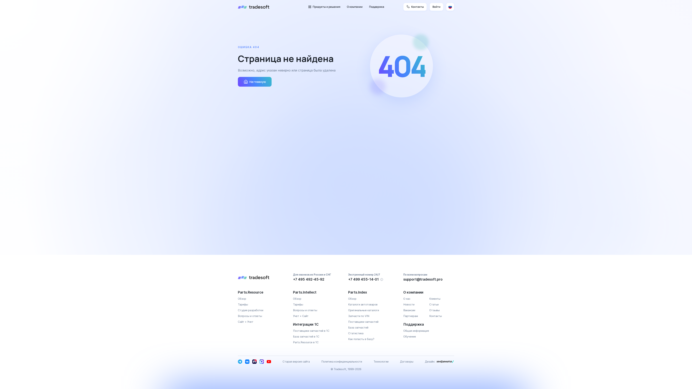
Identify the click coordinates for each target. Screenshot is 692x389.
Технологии (381, 361)
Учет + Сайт (301, 316)
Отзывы (434, 310)
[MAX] (262, 361)
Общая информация (416, 330)
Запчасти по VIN (358, 316)
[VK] (247, 361)
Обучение (409, 336)
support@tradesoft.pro (423, 279)
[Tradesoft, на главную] (263, 278)
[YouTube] (269, 361)
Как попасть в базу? (361, 339)
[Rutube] (254, 361)
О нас (406, 298)
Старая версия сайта (296, 361)
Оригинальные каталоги (363, 310)
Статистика (355, 333)
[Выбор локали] (450, 7)
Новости (408, 304)
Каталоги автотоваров (363, 304)
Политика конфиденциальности (341, 361)
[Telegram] (240, 361)
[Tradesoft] (253, 7)
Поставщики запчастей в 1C (311, 330)
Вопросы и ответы (250, 316)
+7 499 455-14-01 (363, 279)
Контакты (435, 316)
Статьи (434, 304)
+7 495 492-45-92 (308, 279)
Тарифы (243, 304)
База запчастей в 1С (306, 336)
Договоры (406, 361)
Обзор (242, 298)
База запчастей (358, 327)
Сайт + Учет (245, 321)
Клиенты (434, 298)
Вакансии (409, 310)
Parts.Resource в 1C (306, 342)
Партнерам (410, 316)
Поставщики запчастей (363, 321)
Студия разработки (250, 310)
